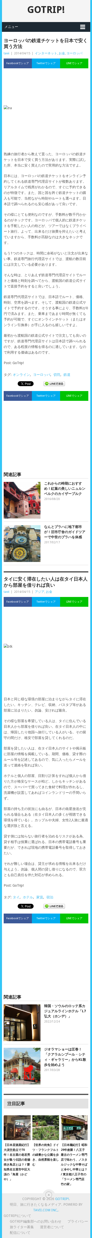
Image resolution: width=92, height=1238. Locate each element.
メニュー (11, 27)
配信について (20, 1233)
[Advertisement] (46, 88)
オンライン (21, 375)
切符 (56, 375)
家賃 (39, 897)
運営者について (52, 1227)
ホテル (28, 897)
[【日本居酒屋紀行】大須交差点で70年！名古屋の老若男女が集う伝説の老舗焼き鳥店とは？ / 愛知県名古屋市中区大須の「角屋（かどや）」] (17, 1127)
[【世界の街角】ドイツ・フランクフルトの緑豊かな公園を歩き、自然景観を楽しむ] (45, 1127)
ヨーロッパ (74, 53)
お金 (62, 53)
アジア (39, 592)
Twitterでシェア (46, 63)
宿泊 (49, 897)
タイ (16, 897)
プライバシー (77, 1221)
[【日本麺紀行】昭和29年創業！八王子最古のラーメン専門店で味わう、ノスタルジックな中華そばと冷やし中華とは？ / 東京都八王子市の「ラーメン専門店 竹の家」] (74, 1127)
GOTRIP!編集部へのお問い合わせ (35, 1221)
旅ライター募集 (22, 1227)
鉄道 (67, 375)
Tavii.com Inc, (45, 1210)
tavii (6, 53)
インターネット (46, 53)
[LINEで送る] (54, 383)
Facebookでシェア (17, 63)
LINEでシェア (74, 63)
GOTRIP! (46, 9)
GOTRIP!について (17, 1216)
